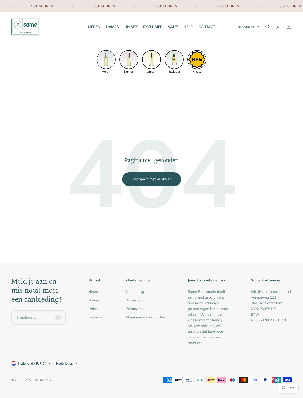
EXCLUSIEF (152, 26)
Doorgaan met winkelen (152, 179)
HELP (188, 26)
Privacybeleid (136, 308)
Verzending (134, 291)
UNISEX (131, 26)
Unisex (93, 308)
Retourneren (135, 300)
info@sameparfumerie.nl (271, 291)
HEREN (94, 26)
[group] (106, 61)
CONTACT (206, 26)
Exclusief (95, 317)
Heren (93, 291)
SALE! (173, 26)
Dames (94, 300)
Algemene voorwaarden (145, 317)
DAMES (112, 26)
